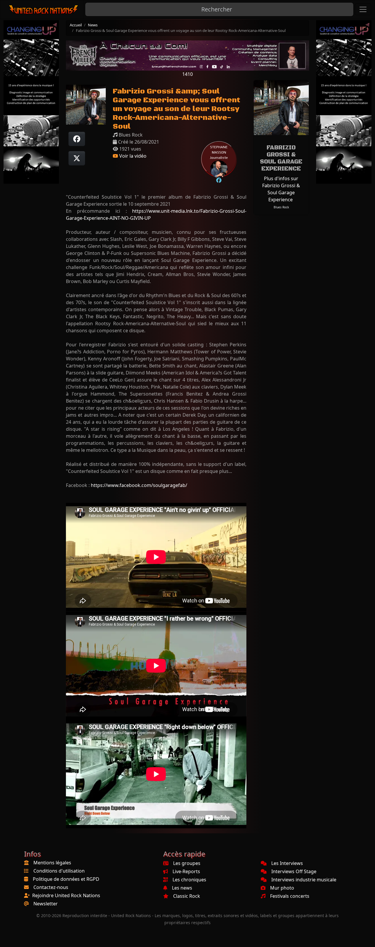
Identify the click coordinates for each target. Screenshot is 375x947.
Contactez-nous (50, 887)
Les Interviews (287, 863)
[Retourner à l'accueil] (44, 9)
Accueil (76, 25)
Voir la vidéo (132, 156)
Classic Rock (186, 896)
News (93, 25)
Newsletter (45, 903)
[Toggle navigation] (363, 9)
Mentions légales (52, 862)
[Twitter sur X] (76, 158)
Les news (182, 888)
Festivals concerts (289, 896)
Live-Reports (186, 871)
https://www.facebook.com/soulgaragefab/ (139, 485)
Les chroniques (189, 879)
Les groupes (186, 863)
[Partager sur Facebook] (76, 139)
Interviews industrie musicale (303, 879)
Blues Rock (281, 207)
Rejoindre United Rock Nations (66, 895)
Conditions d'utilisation (59, 871)
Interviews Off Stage (293, 871)
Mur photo (282, 888)
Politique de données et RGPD (66, 879)
